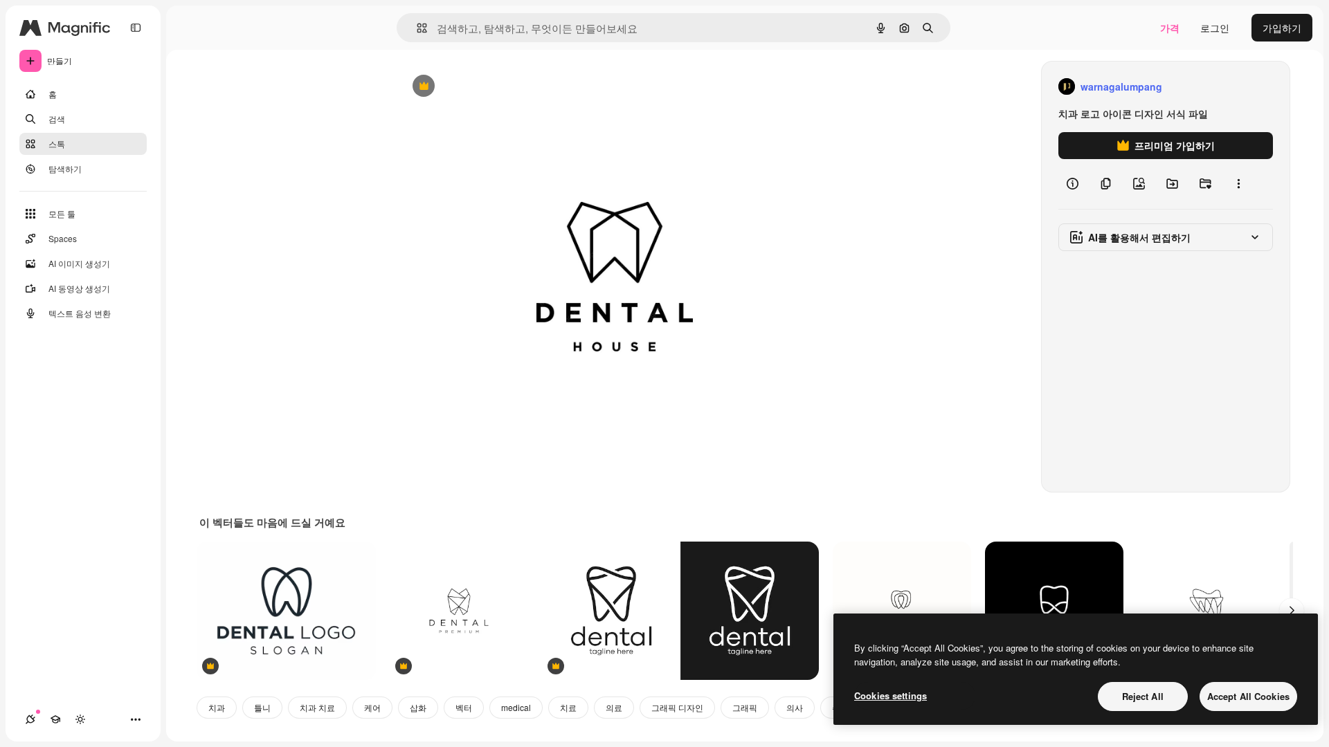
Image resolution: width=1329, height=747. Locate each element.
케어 (372, 707)
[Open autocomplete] (416, 28)
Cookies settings (890, 695)
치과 (216, 707)
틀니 (262, 707)
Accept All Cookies (1248, 696)
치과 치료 (317, 707)
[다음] (1291, 611)
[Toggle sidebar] (136, 28)
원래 (478, 87)
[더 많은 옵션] (1238, 184)
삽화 (418, 707)
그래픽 (744, 707)
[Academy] (55, 719)
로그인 (1214, 28)
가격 (1169, 28)
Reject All (1143, 696)
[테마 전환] (80, 719)
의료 (614, 707)
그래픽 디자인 (677, 707)
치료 (568, 707)
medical (516, 707)
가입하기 (1282, 28)
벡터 (463, 707)
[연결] (30, 719)
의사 (794, 707)
